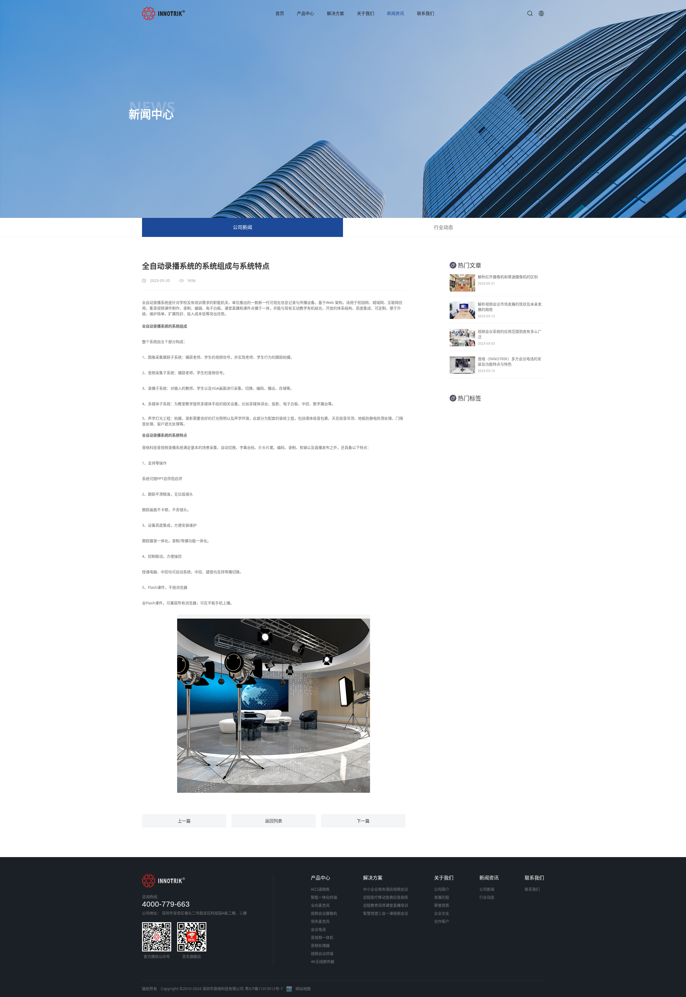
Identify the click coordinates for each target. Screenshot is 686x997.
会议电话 (318, 929)
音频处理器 (320, 945)
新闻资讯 (395, 13)
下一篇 (363, 821)
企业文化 (441, 913)
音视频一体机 (322, 937)
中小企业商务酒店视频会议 (385, 889)
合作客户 (441, 921)
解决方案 (335, 13)
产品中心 (305, 13)
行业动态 (443, 227)
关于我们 (365, 13)
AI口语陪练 (320, 889)
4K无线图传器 (322, 961)
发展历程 (441, 897)
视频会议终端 (322, 953)
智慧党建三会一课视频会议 (385, 913)
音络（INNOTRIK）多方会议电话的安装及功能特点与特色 (509, 361)
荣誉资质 (441, 905)
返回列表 (273, 821)
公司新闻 (242, 227)
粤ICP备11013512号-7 (264, 988)
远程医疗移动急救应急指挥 (385, 897)
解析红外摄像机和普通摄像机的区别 (508, 276)
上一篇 (184, 821)
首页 (279, 13)
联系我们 (425, 13)
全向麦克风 (320, 905)
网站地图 (303, 988)
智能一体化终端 (324, 897)
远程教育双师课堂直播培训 (385, 905)
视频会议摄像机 (324, 913)
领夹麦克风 (320, 921)
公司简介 (441, 889)
